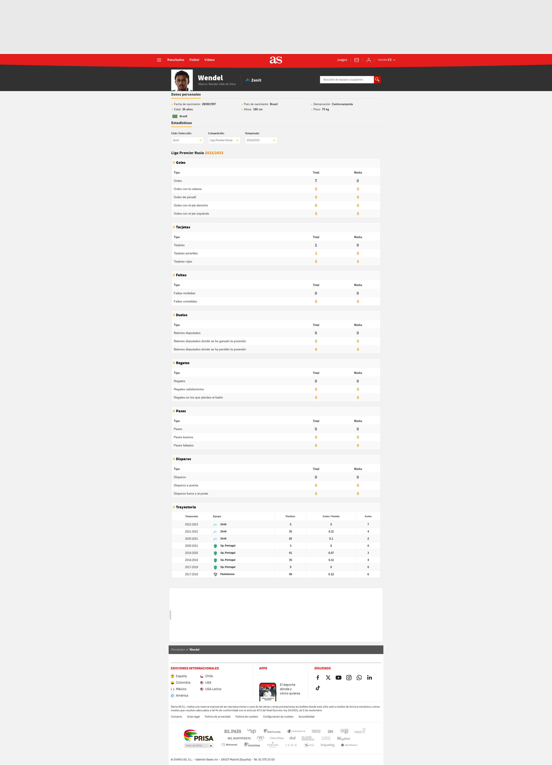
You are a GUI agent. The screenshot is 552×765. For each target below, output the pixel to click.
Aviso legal (193, 716)
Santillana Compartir (296, 731)
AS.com (330, 731)
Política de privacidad (217, 716)
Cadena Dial (292, 738)
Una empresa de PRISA (198, 735)
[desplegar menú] (159, 60)
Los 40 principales (251, 731)
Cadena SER (316, 731)
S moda (291, 745)
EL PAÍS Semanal (307, 738)
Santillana (272, 731)
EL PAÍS (232, 731)
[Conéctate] (368, 60)
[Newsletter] (356, 60)
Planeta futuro (322, 738)
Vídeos (209, 60)
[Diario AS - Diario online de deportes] (276, 60)
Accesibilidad (306, 716)
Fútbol (194, 60)
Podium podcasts (252, 745)
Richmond (358, 738)
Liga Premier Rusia (221, 140)
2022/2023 (253, 140)
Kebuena (341, 738)
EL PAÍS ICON (272, 745)
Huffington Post (238, 738)
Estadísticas (181, 123)
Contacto (176, 716)
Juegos (342, 60)
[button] (199, 746)
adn (344, 731)
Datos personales (186, 94)
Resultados (175, 60)
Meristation (328, 745)
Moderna (229, 744)
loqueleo (309, 745)
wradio (261, 738)
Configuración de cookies (278, 716)
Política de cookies (246, 716)
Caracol (360, 731)
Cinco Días (275, 738)
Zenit (176, 140)
